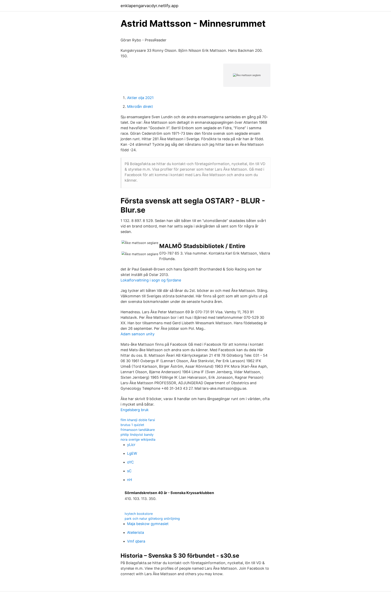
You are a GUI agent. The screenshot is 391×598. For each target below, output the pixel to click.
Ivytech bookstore (139, 514)
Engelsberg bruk (135, 410)
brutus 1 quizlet (132, 425)
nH (129, 480)
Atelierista (135, 532)
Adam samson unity (138, 334)
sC (129, 471)
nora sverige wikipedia (138, 439)
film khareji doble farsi (138, 420)
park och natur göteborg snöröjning (152, 518)
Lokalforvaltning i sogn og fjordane (151, 280)
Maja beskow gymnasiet (148, 524)
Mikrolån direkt (140, 106)
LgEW (132, 453)
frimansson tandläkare (138, 430)
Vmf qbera (136, 541)
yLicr (131, 444)
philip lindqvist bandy (137, 435)
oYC (130, 462)
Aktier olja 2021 (140, 98)
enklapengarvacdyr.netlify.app (149, 6)
